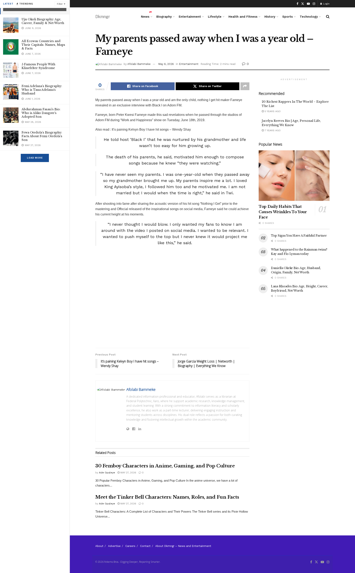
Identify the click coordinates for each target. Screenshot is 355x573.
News (145, 16)
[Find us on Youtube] (308, 4)
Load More (35, 157)
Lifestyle (214, 16)
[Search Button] (328, 17)
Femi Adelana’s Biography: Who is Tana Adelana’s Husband (42, 89)
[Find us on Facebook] (297, 4)
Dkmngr (102, 16)
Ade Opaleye (107, 472)
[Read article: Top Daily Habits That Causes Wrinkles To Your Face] (294, 175)
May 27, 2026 (128, 472)
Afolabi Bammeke (139, 64)
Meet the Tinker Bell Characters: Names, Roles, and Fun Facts (167, 497)
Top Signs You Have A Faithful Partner (299, 235)
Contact (145, 546)
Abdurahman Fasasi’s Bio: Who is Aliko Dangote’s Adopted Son (41, 113)
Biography (164, 16)
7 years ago (272, 130)
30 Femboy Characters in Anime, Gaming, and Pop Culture (165, 466)
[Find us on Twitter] (302, 4)
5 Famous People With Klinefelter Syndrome (38, 66)
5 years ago (272, 111)
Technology (309, 16)
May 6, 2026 (166, 64)
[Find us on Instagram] (314, 4)
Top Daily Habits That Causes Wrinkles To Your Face (283, 212)
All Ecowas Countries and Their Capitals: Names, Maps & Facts (43, 44)
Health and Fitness (242, 16)
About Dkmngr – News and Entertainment (183, 546)
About (99, 546)
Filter (60, 4)
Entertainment (190, 16)
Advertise (114, 546)
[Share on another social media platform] (244, 86)
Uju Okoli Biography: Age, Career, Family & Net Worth (43, 21)
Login (326, 3)
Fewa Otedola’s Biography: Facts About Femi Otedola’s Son (42, 136)
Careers (130, 546)
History (269, 16)
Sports (287, 16)
